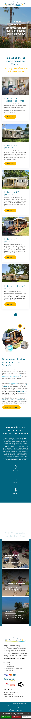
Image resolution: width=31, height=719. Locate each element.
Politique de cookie (20, 705)
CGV (10, 703)
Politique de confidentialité (19, 703)
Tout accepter (6, 716)
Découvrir (10, 117)
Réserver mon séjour (11, 407)
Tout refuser (17, 716)
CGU (6, 703)
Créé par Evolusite (16, 710)
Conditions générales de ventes (12, 696)
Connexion (20, 708)
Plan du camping (8, 694)
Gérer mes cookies (12, 708)
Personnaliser (26, 716)
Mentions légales (10, 705)
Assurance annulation (10, 692)
